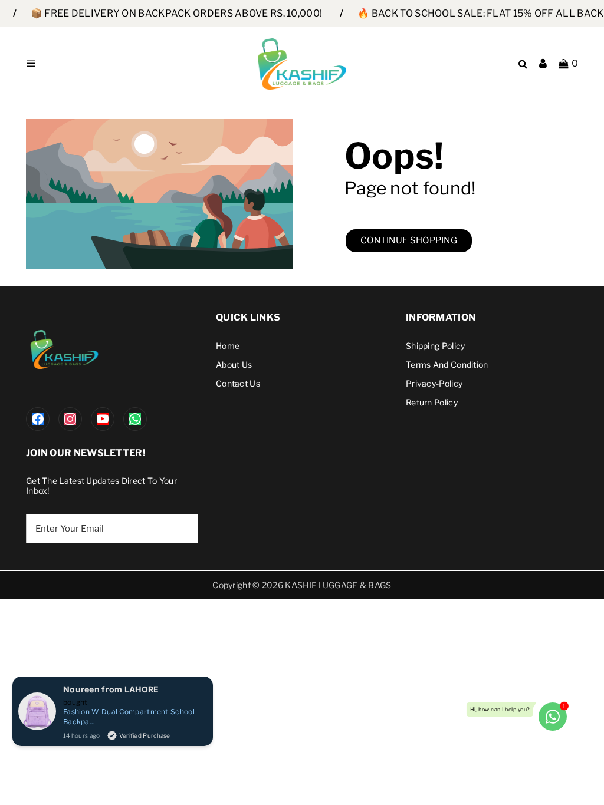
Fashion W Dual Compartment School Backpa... (129, 716)
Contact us (238, 383)
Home (227, 346)
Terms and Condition (447, 364)
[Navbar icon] (31, 64)
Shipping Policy (435, 346)
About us (234, 364)
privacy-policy (434, 383)
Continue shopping (408, 240)
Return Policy (432, 402)
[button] (568, 64)
